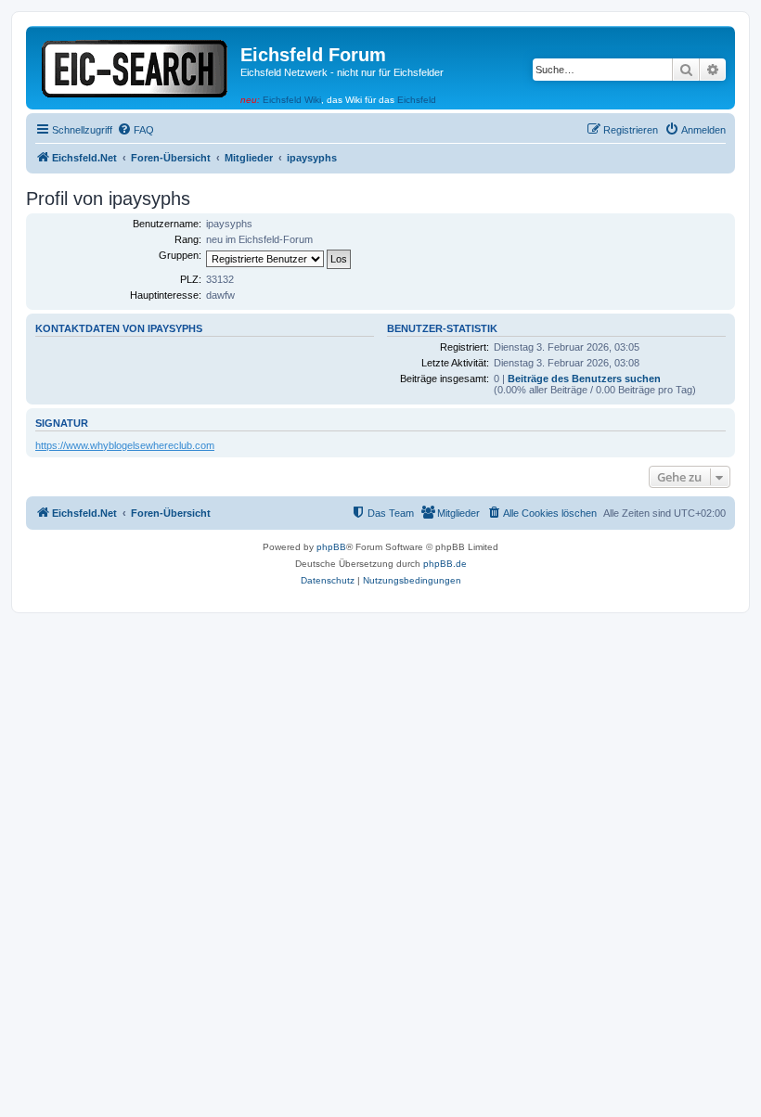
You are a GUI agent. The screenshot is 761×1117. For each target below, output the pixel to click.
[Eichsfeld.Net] (135, 65)
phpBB (331, 547)
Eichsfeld (416, 100)
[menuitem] (135, 130)
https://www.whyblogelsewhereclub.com (124, 445)
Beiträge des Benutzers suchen (584, 378)
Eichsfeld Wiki (292, 100)
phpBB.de (445, 563)
